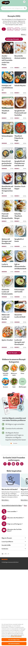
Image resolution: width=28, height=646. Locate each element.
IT (8, 554)
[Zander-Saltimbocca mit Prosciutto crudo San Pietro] (8, 56)
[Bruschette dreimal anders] (20, 56)
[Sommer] (5, 383)
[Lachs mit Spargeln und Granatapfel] (20, 338)
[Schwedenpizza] (8, 134)
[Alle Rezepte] (22, 383)
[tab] (14, 538)
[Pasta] (22, 370)
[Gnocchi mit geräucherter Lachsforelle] (8, 159)
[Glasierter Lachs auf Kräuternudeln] (8, 287)
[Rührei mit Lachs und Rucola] (8, 313)
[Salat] (14, 383)
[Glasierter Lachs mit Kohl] (20, 313)
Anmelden (15, 443)
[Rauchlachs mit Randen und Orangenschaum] (8, 185)
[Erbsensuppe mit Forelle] (20, 287)
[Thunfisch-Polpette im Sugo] (20, 134)
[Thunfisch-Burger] (8, 109)
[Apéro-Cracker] (8, 338)
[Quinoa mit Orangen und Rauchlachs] (8, 237)
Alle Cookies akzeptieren (14, 643)
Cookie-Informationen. (16, 636)
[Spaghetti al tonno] (20, 237)
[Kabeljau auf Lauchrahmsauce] (8, 83)
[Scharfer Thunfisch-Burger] (20, 212)
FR (5, 554)
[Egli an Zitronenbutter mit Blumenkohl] (20, 262)
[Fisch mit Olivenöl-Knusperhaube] (8, 212)
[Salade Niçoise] (20, 83)
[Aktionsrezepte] (14, 370)
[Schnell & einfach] (5, 370)
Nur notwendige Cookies (14, 639)
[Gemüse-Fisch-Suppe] (20, 185)
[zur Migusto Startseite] (6, 1)
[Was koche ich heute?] (11, 487)
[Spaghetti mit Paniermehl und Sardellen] (20, 109)
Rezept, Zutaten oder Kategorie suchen (14, 8)
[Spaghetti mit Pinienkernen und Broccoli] (20, 159)
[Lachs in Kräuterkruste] (8, 262)
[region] (14, 633)
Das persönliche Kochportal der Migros (12, 505)
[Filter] (4, 29)
